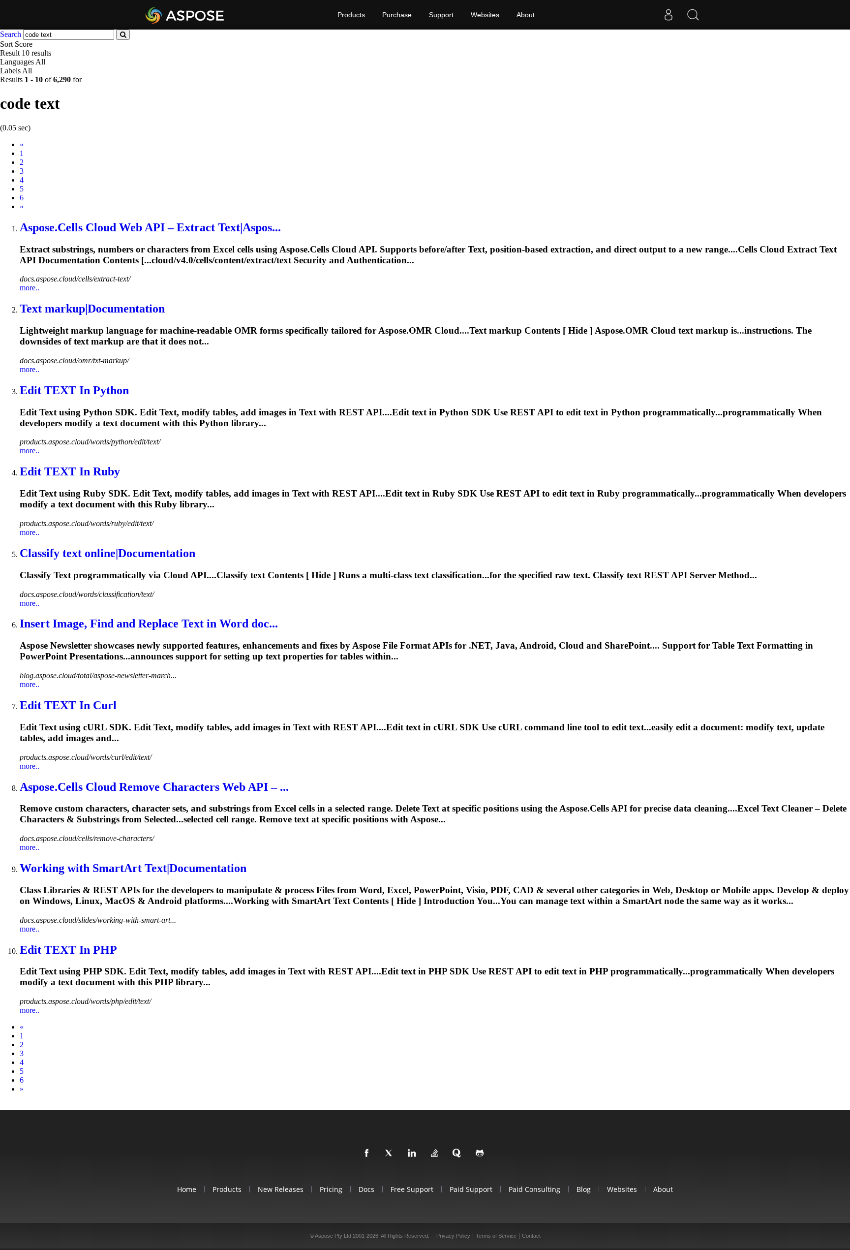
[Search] (693, 15)
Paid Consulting (534, 1189)
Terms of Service (496, 1236)
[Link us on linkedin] (413, 1153)
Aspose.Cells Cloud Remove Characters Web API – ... (154, 787)
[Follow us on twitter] (391, 1153)
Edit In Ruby (70, 471)
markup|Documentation (92, 308)
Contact (531, 1236)
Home (186, 1189)
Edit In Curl (68, 705)
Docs (366, 1189)
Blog (584, 1189)
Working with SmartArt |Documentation (133, 868)
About (525, 15)
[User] (668, 15)
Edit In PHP (68, 949)
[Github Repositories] (481, 1153)
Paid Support (471, 1189)
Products (351, 15)
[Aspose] (185, 14)
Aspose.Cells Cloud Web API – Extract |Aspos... (150, 227)
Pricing (331, 1189)
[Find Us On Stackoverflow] (436, 1153)
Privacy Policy (453, 1236)
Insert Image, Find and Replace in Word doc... (149, 623)
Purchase (397, 15)
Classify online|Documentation (107, 553)
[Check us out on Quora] (459, 1153)
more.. (29, 287)
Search (10, 34)
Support (441, 15)
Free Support (412, 1189)
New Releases (281, 1189)
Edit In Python (74, 390)
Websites (485, 15)
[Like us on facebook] (368, 1153)
